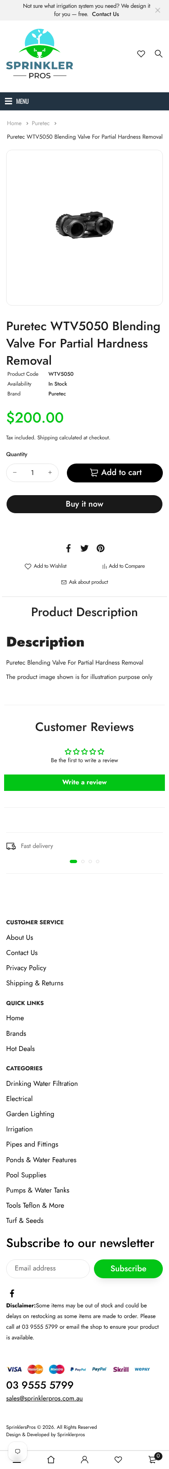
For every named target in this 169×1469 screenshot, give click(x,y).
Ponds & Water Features (41, 1160)
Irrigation (19, 1130)
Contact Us (105, 14)
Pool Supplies (26, 1175)
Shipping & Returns (35, 984)
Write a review (84, 782)
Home (15, 123)
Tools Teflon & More (35, 1206)
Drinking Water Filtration (42, 1084)
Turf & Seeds (24, 1221)
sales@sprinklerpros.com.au (44, 1398)
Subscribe (128, 1269)
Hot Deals (20, 1049)
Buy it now (84, 504)
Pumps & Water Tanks (37, 1190)
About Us (19, 938)
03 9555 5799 (40, 1385)
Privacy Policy (26, 968)
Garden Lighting (30, 1114)
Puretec (41, 123)
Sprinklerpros (71, 1435)
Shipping (47, 437)
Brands (16, 1034)
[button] (73, 861)
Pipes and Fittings (32, 1145)
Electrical (19, 1099)
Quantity (16, 454)
